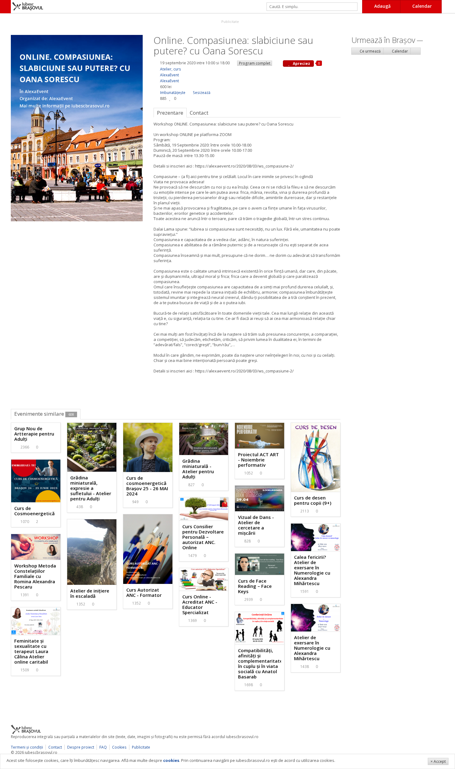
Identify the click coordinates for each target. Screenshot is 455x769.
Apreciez (301, 63)
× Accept (438, 761)
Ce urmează (370, 51)
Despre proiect (80, 747)
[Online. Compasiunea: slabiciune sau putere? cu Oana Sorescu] (77, 127)
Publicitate (229, 21)
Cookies (119, 747)
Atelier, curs (170, 69)
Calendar (399, 51)
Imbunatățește (172, 92)
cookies (171, 760)
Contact (55, 747)
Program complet (254, 63)
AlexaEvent (169, 75)
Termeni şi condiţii (27, 747)
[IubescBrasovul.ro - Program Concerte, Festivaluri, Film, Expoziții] (5, 6)
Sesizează (201, 92)
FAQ (103, 747)
